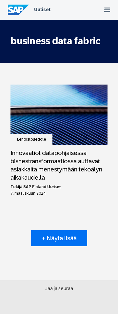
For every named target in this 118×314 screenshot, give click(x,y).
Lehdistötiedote (31, 139)
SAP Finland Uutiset (42, 187)
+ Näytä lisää (59, 238)
